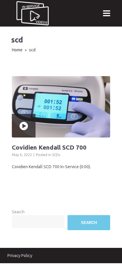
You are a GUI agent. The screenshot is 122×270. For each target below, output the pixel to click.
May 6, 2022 (22, 155)
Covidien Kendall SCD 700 (49, 147)
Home (17, 50)
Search (18, 212)
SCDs (56, 155)
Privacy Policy (19, 255)
